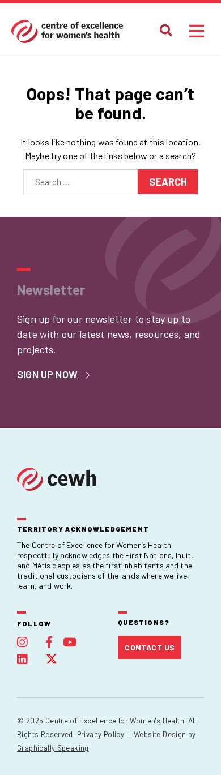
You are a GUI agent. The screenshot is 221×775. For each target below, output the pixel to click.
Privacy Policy (100, 734)
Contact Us (150, 647)
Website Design (160, 734)
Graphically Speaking (53, 747)
